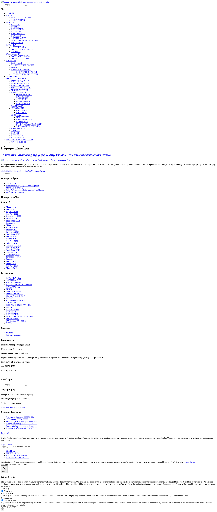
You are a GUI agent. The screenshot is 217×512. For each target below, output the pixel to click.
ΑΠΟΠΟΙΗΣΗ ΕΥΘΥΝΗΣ (17, 455)
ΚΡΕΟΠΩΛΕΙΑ (22, 97)
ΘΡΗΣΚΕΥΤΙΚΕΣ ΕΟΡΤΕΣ (22, 65)
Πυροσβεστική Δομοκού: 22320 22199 (21, 428)
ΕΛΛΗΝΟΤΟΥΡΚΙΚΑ (15, 300)
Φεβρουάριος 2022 (13, 216)
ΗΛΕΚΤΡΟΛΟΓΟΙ (24, 119)
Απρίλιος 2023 (12, 212)
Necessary (8, 491)
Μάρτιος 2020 (11, 243)
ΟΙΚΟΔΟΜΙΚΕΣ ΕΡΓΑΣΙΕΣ (28, 126)
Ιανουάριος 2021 (12, 232)
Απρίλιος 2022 (12, 214)
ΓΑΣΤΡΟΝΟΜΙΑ (13, 54)
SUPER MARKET (24, 94)
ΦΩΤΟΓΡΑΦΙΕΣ (13, 76)
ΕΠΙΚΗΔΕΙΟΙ (17, 43)
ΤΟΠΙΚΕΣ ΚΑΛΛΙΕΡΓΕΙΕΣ (23, 49)
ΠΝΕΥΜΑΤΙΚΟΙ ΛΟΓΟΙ (26, 72)
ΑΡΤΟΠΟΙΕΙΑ (22, 99)
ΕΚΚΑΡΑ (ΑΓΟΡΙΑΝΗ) (21, 18)
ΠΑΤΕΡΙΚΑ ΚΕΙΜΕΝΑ (21, 70)
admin (3, 171)
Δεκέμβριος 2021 (13, 221)
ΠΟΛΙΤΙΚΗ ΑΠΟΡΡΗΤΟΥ (17, 458)
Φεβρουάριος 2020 (13, 245)
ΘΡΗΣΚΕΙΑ (16, 31)
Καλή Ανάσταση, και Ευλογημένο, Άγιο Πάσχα (25, 190)
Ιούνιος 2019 (11, 261)
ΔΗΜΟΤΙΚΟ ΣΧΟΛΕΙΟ (21, 88)
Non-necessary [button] (7, 498)
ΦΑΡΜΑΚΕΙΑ (17, 106)
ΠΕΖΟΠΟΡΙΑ (17, 135)
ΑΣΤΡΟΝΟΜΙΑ (17, 137)
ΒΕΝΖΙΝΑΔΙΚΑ (23, 104)
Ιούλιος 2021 (11, 223)
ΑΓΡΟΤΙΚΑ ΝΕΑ (18, 47)
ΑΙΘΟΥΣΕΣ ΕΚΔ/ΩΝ (20, 85)
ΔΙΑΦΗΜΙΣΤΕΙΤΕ (18, 142)
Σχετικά (5, 433)
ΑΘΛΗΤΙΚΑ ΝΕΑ (18, 38)
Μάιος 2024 (11, 207)
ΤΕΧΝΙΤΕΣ (16, 115)
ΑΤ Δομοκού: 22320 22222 (17, 419)
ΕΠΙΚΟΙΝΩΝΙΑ (13, 453)
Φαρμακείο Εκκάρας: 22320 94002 (20, 417)
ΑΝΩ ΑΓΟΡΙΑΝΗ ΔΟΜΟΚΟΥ (19, 285)
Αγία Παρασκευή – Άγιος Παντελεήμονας (22, 185)
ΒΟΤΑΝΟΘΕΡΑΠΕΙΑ (20, 83)
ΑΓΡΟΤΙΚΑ (11, 45)
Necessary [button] (5, 489)
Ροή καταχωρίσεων (13, 335)
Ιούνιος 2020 (11, 239)
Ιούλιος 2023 (11, 209)
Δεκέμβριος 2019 (13, 250)
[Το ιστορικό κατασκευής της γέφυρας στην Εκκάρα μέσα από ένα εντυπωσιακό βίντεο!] (36, 160)
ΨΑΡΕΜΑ (15, 131)
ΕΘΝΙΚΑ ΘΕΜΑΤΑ (14, 294)
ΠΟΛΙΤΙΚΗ (16, 36)
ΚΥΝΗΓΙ (15, 133)
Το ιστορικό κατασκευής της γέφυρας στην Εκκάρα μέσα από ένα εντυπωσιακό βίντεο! (56, 154)
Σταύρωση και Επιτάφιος (16, 192)
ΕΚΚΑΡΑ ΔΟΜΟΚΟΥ (15, 296)
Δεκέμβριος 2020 (13, 234)
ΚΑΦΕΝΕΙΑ (21, 113)
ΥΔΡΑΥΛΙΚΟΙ (22, 122)
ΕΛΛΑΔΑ (15, 24)
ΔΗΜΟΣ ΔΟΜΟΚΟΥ (15, 291)
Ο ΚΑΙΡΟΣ (15, 52)
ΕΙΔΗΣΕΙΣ (10, 22)
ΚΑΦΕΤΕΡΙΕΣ (22, 110)
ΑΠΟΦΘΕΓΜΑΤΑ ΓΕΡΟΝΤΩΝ (24, 74)
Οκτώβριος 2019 (12, 254)
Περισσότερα (39, 171)
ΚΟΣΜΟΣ (15, 27)
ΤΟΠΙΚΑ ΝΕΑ (12, 318)
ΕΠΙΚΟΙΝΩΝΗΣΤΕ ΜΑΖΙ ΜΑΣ (19, 140)
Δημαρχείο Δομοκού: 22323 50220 (20, 426)
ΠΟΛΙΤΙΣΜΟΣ (17, 29)
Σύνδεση (9, 333)
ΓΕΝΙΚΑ (10, 289)
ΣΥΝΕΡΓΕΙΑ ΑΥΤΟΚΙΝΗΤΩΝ (29, 124)
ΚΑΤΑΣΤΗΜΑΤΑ (18, 92)
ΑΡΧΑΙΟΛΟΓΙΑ (18, 34)
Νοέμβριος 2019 (12, 252)
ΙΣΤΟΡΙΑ (10, 15)
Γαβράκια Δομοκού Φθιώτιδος (13, 407)
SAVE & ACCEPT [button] (8, 507)
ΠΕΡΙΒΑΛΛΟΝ (12, 309)
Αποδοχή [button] (171, 462)
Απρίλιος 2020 (12, 241)
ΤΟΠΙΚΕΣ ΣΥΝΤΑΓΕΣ (21, 58)
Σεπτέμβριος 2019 (13, 257)
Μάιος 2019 (11, 264)
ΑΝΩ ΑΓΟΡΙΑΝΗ (18, 20)
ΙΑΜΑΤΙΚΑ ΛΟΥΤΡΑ (20, 81)
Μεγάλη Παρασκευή (14, 188)
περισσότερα (189, 462)
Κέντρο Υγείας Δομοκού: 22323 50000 (21, 424)
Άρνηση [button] (179, 462)
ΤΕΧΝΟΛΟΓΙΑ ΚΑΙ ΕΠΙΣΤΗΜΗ (25, 40)
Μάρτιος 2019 (11, 268)
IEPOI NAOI (16, 63)
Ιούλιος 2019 (11, 259)
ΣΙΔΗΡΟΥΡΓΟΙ (22, 117)
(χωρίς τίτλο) (11, 183)
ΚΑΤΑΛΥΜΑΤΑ (18, 128)
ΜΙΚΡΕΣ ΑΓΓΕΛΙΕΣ (19, 90)
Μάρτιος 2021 (11, 230)
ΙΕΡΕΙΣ (14, 67)
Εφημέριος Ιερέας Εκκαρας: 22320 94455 (22, 421)
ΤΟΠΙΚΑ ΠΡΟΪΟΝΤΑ (20, 56)
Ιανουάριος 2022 (12, 218)
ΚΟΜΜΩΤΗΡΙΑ (23, 101)
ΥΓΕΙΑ (9, 323)
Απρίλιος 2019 (12, 266)
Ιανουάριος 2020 (12, 248)
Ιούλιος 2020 (11, 236)
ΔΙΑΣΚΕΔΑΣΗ (17, 108)
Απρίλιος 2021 (12, 227)
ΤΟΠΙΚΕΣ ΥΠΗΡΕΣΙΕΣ (16, 79)
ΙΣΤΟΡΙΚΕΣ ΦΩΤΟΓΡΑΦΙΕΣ (18, 305)
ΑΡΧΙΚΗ (10, 13)
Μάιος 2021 (11, 225)
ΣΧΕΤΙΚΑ (10, 451)
